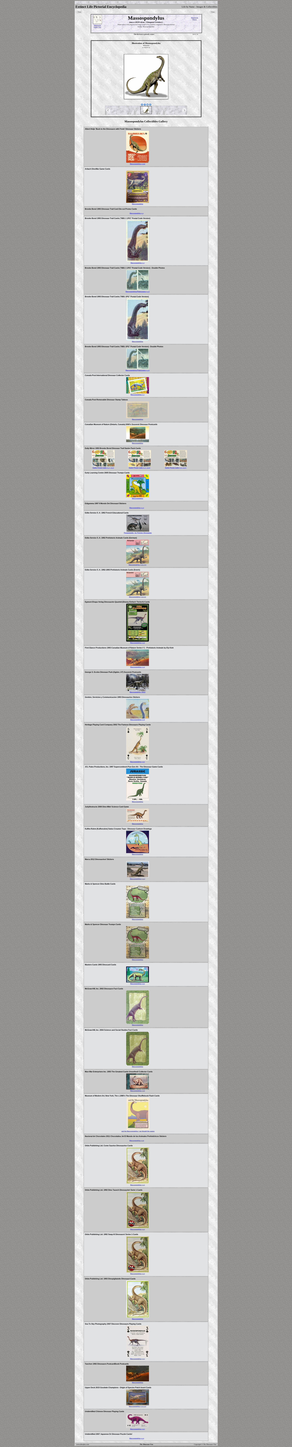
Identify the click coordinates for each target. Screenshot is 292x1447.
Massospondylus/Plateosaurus (138, 291)
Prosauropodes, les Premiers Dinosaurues (138, 533)
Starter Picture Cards (103, 468)
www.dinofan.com (82, 1444)
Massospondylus (137, 164)
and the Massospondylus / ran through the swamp (137, 1131)
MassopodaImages (194, 18)
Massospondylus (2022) (137, 692)
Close (79, 12)
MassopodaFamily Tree (97, 26)
